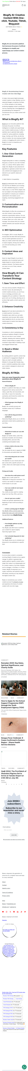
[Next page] (21, 784)
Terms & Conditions (7, 892)
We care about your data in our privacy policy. (14, 839)
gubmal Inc (13, 907)
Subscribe (14, 835)
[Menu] (25, 5)
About (4, 882)
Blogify (4, 477)
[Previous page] (6, 784)
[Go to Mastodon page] (25, 911)
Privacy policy (6, 895)
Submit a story (6, 888)
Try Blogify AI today (17, 582)
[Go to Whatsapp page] (7, 911)
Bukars (4, 904)
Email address (6, 827)
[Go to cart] (22, 5)
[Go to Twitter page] (11, 911)
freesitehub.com (11, 904)
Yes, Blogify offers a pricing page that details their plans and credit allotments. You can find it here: (13, 513)
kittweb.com (5, 907)
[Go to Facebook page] (14, 911)
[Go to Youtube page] (3, 911)
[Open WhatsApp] (24, 1067)
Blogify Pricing (17, 515)
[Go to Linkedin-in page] (18, 911)
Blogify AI (21, 108)
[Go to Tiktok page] (22, 911)
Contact (4, 885)
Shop (3, 900)
